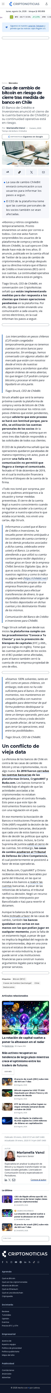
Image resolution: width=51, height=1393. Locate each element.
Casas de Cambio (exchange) (17, 983)
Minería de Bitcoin (10, 1285)
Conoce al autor (38, 1179)
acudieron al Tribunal (31, 852)
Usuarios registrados (25, 1210)
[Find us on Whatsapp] (38, 1262)
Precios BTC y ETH (10, 1325)
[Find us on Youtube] (16, 1262)
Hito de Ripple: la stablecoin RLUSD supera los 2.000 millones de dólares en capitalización (30, 1120)
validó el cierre (36, 844)
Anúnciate (6, 1373)
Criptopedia (7, 1296)
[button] (25, 172)
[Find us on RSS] (29, 1262)
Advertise (6, 1377)
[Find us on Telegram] (21, 1262)
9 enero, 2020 (35, 128)
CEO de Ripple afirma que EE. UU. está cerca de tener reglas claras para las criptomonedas (30, 1199)
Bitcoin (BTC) (19, 979)
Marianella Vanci (16, 128)
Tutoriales (6, 1315)
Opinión (5, 1318)
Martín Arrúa (9, 1046)
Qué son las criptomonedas (14, 1282)
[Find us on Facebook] (2, 1262)
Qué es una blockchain (12, 1292)
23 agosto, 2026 (21, 1113)
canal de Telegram (36, 26)
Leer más (9, 1071)
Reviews (5, 1311)
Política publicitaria (10, 1351)
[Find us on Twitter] (7, 1262)
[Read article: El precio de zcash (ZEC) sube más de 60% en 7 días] (7, 1081)
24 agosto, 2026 (21, 1046)
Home (4, 83)
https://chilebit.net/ (35, 578)
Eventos (5, 1322)
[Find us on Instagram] (11, 1262)
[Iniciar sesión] (46, 4)
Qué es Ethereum (10, 1289)
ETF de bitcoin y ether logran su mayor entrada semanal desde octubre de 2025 (30, 1106)
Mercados (13, 83)
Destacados (9, 987)
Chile (37, 983)
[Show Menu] (3, 4)
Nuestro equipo (9, 1344)
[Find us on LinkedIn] (25, 1262)
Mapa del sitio (8, 1355)
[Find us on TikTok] (34, 1262)
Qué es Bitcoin (8, 1278)
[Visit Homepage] (24, 4)
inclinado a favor (19, 916)
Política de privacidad (12, 1348)
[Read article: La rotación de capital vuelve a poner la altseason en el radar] (25, 1017)
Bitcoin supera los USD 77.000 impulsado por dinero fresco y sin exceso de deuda (31, 1093)
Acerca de (6, 1341)
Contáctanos (8, 1370)
